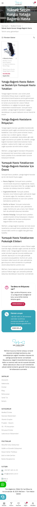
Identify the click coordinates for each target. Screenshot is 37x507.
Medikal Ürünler (16, 26)
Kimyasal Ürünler (7, 430)
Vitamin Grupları (7, 419)
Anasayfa (5, 380)
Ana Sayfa (5, 26)
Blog (3, 391)
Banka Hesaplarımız (8, 459)
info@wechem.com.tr (11, 474)
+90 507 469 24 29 (17, 317)
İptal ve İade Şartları (8, 456)
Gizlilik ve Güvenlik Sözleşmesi (12, 448)
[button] (6, 76)
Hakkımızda (5, 384)
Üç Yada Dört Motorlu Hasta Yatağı (9, 65)
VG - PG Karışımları (8, 427)
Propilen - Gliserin (7, 423)
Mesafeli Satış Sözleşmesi (10, 445)
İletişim (4, 401)
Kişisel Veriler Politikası (9, 452)
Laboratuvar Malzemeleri (10, 434)
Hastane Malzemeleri (9, 416)
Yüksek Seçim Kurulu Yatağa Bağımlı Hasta (9, 70)
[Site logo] (18, 3)
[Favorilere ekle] (14, 45)
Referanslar (6, 394)
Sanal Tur (5, 398)
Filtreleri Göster (9, 37)
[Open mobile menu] (3, 3)
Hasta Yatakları (7, 62)
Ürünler (4, 387)
